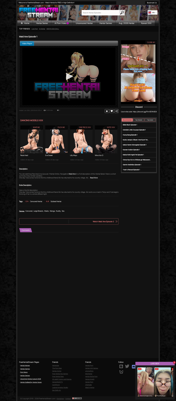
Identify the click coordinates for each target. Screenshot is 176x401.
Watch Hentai (89, 387)
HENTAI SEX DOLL (52, 29)
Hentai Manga (25, 365)
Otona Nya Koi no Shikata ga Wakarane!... (137, 160)
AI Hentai (42, 29)
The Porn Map (57, 368)
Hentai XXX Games (91, 368)
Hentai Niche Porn (91, 376)
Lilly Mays (73, 155)
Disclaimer (60, 399)
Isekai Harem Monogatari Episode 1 (134, 145)
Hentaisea (55, 365)
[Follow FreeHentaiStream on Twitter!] (127, 366)
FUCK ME (61, 127)
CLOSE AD (151, 42)
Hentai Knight (89, 379)
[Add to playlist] (107, 111)
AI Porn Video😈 (62, 23)
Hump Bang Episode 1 (130, 135)
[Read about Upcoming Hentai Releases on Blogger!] (121, 366)
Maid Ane (72, 174)
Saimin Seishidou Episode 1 (132, 165)
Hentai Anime (56, 371)
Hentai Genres (105, 23)
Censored (28, 211)
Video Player (27, 43)
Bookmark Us (152, 3)
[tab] (27, 43)
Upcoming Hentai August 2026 (30, 379)
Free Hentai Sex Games (60, 374)
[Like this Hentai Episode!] (112, 111)
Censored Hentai (36, 201)
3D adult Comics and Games (61, 379)
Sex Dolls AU (56, 390)
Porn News (24, 372)
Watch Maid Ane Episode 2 (103, 221)
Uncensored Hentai (84, 23)
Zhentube (88, 385)
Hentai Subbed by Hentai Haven (31, 382)
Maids (46, 211)
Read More (94, 178)
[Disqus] (69, 262)
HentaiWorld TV (57, 382)
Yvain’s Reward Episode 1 (131, 170)
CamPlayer (56, 385)
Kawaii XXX (146, 23)
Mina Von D (99, 155)
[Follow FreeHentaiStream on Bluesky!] (121, 372)
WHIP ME (36, 127)
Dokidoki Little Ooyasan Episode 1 (134, 130)
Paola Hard (24, 155)
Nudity (58, 211)
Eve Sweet (49, 155)
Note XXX (111, 127)
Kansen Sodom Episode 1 (131, 150)
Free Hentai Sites (58, 376)
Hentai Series (42, 23)
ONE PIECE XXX (85, 127)
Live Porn (35, 29)
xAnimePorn (89, 371)
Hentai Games (25, 369)
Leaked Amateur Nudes (60, 387)
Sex (63, 211)
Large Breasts (38, 211)
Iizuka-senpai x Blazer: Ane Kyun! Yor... (136, 140)
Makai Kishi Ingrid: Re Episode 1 (133, 155)
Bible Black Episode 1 (130, 125)
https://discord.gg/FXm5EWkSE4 (145, 112)
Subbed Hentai (56, 201)
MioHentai (88, 374)
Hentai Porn (89, 365)
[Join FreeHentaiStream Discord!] (133, 366)
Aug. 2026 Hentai (126, 23)
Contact (68, 399)
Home (26, 23)
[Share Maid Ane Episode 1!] (116, 111)
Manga (52, 211)
